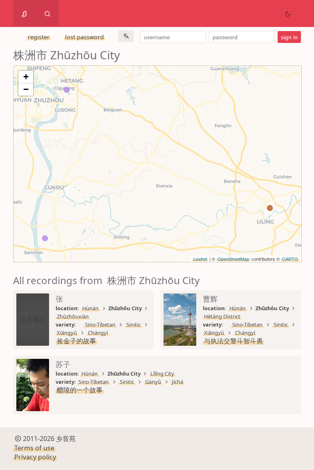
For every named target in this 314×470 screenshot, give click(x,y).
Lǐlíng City (162, 373)
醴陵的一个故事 (80, 389)
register (38, 37)
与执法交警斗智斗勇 (233, 340)
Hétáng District (222, 316)
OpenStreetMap (233, 258)
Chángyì (98, 332)
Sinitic (133, 324)
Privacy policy (35, 456)
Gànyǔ (153, 381)
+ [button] (26, 77)
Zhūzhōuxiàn (73, 316)
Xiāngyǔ (67, 332)
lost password (84, 37)
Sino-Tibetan (100, 324)
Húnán (90, 308)
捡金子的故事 (76, 340)
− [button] (26, 89)
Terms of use (34, 447)
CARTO (290, 258)
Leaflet (200, 258)
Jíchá (177, 381)
